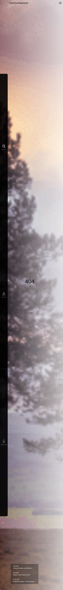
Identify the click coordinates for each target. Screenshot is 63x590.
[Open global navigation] (60, 3)
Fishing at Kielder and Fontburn (22, 567)
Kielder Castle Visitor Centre (21, 574)
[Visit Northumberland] (18, 3)
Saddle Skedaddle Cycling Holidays (24, 580)
